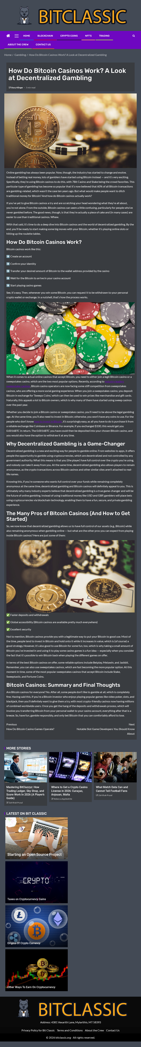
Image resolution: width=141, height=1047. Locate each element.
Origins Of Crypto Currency (23, 943)
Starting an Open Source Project (34, 854)
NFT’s (88, 35)
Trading (104, 35)
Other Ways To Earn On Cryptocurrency (31, 987)
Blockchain (45, 35)
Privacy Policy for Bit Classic (38, 1030)
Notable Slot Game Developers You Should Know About (106, 729)
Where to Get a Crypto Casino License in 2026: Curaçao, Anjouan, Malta (69, 791)
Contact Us (43, 44)
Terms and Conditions (70, 1030)
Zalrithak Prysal (16, 802)
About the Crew (18, 44)
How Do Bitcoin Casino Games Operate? (30, 727)
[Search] (134, 35)
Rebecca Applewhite (63, 799)
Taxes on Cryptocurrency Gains (26, 899)
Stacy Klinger (17, 87)
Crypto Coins (69, 35)
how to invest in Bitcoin (48, 421)
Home (26, 35)
